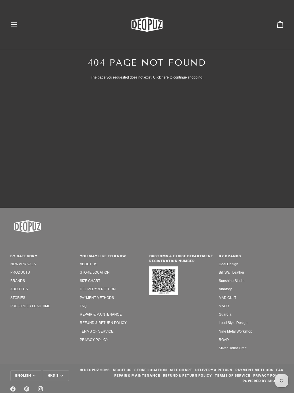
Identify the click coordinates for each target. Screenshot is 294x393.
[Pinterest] (26, 389)
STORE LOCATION (95, 272)
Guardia (225, 314)
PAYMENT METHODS (97, 298)
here (165, 77)
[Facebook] (13, 389)
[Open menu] (19, 24)
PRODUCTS (20, 272)
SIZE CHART (90, 281)
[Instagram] (40, 389)
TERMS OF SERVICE (96, 331)
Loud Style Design (233, 323)
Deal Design (228, 264)
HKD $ (53, 375)
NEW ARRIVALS (23, 264)
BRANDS (17, 281)
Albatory (225, 289)
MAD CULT (227, 298)
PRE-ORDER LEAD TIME (30, 306)
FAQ (83, 306)
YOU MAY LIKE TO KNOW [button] (103, 256)
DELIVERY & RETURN (98, 289)
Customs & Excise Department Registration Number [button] (181, 258)
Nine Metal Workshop (235, 331)
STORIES (17, 298)
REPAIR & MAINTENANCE (101, 314)
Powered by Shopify (263, 381)
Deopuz (91, 370)
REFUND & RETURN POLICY (103, 323)
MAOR (224, 306)
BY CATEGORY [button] (24, 256)
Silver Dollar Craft (232, 348)
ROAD (224, 340)
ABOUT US (19, 289)
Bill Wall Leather (231, 272)
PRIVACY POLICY (94, 340)
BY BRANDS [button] (230, 256)
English (23, 375)
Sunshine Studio (232, 281)
